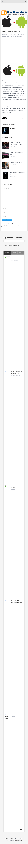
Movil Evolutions (9, 838)
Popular (7, 252)
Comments (21, 252)
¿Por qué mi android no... (15, 714)
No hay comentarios (17, 36)
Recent (14, 252)
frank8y (5, 34)
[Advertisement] (14, 50)
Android (22, 34)
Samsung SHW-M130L (16, 162)
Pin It (22, 118)
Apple (3, 36)
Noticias (7, 36)
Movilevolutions (18, 840)
